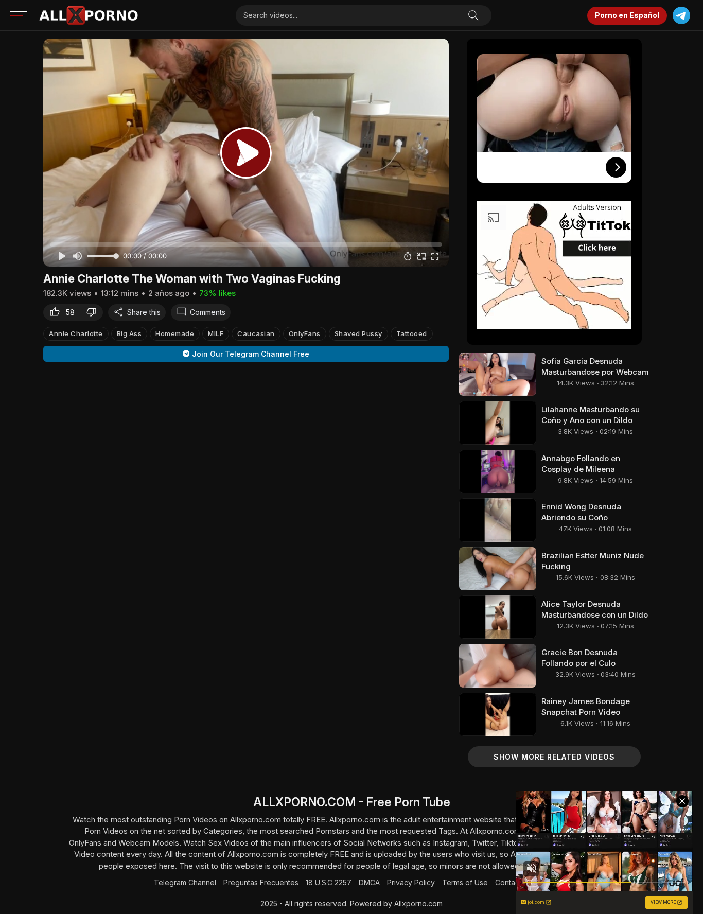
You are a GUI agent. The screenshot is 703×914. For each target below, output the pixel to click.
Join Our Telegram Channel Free (250, 353)
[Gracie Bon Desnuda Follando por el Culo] (497, 665)
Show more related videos (554, 756)
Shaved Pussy (358, 333)
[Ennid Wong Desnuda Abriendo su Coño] (497, 519)
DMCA (369, 882)
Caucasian (256, 333)
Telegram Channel (185, 882)
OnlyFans (305, 333)
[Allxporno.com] (88, 15)
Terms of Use (465, 882)
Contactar (511, 882)
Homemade (174, 333)
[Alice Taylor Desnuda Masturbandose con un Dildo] (497, 617)
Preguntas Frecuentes (260, 882)
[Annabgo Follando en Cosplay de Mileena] (497, 471)
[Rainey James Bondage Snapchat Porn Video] (497, 714)
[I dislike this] (94, 312)
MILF (215, 333)
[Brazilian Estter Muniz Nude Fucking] (497, 568)
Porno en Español (627, 15)
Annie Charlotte (76, 333)
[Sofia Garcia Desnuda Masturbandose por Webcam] (497, 374)
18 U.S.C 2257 (328, 882)
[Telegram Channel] (681, 16)
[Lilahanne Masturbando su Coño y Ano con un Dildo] (497, 422)
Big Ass (129, 333)
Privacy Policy (411, 882)
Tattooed (411, 333)
